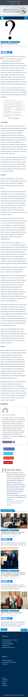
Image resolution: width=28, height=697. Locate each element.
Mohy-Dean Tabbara (14, 42)
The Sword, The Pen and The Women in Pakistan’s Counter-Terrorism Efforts (5, 629)
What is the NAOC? (7, 660)
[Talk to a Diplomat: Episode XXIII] (14, 600)
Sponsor (4, 683)
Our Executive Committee (9, 662)
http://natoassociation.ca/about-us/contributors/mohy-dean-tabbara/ (15, 503)
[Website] (14, 442)
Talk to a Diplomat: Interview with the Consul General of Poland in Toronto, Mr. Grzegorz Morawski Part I (13, 574)
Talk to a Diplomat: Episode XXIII (11, 613)
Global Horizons (4, 42)
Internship (4, 685)
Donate (4, 682)
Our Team (4, 664)
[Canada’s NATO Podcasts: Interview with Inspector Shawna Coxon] (14, 521)
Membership (5, 680)
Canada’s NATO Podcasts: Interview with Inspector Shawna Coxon (13, 533)
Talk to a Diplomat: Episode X (24, 630)
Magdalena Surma (14, 530)
